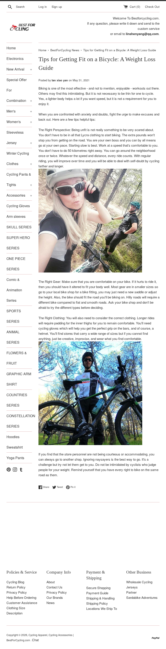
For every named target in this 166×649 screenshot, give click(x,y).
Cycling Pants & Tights (19, 179)
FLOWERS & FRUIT (16, 358)
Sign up (57, 7)
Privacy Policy (16, 592)
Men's (19, 111)
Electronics (15, 58)
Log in (42, 7)
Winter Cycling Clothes (19, 158)
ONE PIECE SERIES (16, 263)
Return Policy (16, 587)
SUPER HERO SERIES (18, 242)
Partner (131, 592)
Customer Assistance (21, 602)
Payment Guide (97, 593)
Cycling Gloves (18, 205)
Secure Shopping (98, 587)
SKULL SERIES (19, 226)
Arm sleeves (16, 216)
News (50, 602)
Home (11, 47)
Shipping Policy (97, 603)
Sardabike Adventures (142, 597)
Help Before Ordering (21, 597)
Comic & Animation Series (14, 290)
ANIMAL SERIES (12, 337)
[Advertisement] (83, 539)
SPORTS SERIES (13, 316)
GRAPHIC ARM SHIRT (18, 379)
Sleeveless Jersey (19, 137)
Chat (35, 640)
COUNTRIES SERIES (16, 400)
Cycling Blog (15, 582)
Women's (19, 121)
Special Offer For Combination (19, 90)
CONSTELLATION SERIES (19, 421)
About (50, 582)
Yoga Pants (15, 457)
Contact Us (54, 587)
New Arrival (19, 69)
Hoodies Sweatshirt (14, 442)
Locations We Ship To (101, 608)
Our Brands (54, 597)
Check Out (152, 7)
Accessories (19, 195)
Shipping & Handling (100, 598)
